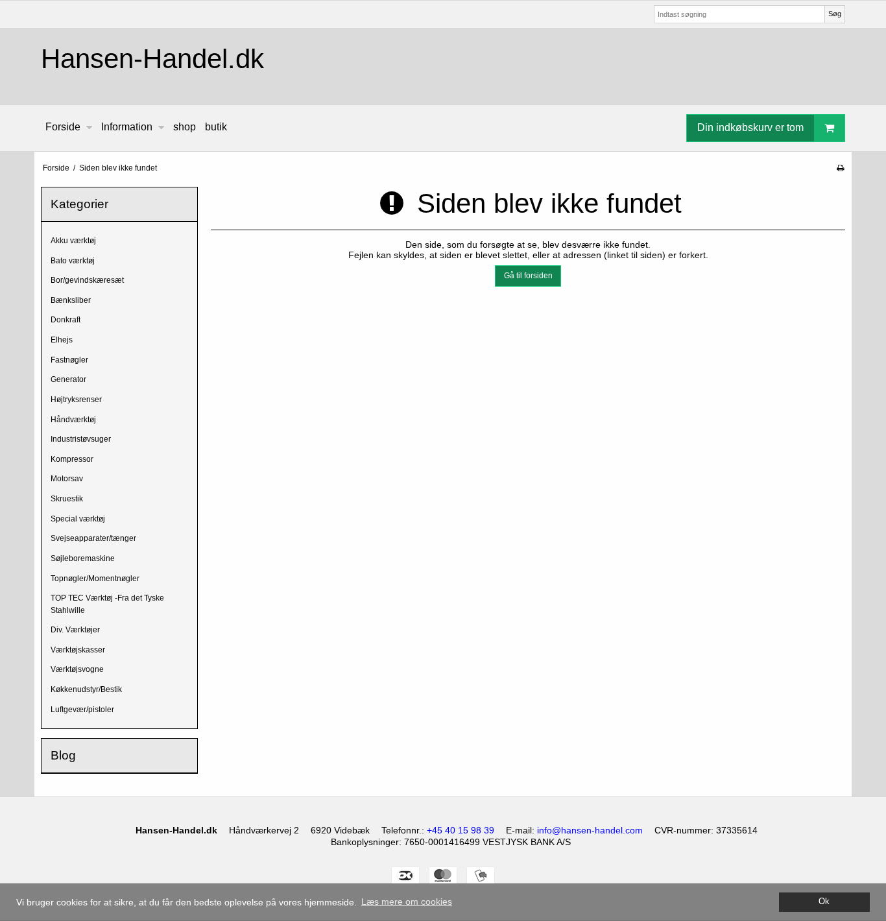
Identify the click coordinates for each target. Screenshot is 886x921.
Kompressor (72, 459)
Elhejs (62, 339)
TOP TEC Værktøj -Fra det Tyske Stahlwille (107, 603)
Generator (68, 379)
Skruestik (67, 498)
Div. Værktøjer (75, 629)
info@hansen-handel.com (590, 830)
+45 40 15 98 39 (460, 830)
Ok (824, 901)
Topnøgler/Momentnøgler (95, 578)
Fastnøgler (69, 360)
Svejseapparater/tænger (93, 538)
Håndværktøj (73, 419)
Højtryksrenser (76, 399)
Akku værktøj (73, 240)
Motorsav (67, 478)
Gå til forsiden (528, 275)
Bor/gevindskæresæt (87, 280)
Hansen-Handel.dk (152, 58)
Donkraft (65, 319)
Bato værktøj (73, 260)
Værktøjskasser (78, 649)
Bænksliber (71, 300)
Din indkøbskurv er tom (750, 127)
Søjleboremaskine (83, 558)
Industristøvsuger (81, 439)
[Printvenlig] (840, 168)
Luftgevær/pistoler (82, 709)
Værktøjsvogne (77, 669)
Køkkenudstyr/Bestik (86, 689)
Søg (834, 14)
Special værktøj (78, 518)
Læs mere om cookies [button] (406, 901)
